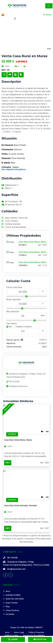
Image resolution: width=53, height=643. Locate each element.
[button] (48, 5)
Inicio (8, 591)
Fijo (10, 326)
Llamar (14, 639)
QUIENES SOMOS (13, 595)
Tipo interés (11, 323)
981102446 (14, 381)
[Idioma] (14, 14)
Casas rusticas (12, 610)
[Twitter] (10, 575)
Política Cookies (11, 635)
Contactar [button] (41, 639)
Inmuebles (10, 614)
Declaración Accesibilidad (34, 635)
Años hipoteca (12, 311)
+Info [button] (7, 462)
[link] (17, 6)
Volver (48, 14)
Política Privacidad (36, 632)
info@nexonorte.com (18, 386)
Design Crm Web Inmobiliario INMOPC (26, 627)
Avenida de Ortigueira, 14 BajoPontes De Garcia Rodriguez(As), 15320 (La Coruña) (26, 563)
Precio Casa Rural (14, 287)
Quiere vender (12, 602)
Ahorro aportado (13, 299)
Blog (8, 606)
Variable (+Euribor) (23, 326)
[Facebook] (5, 575)
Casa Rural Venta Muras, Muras (32, 241)
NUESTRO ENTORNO (15, 598)
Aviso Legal (19, 632)
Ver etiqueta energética (13, 169)
